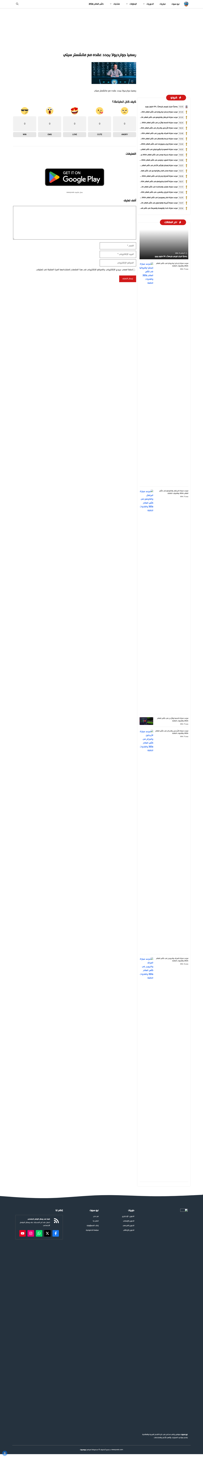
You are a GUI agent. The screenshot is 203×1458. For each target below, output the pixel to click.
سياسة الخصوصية (92, 1230)
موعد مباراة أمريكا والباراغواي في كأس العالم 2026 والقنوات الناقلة (152, 203)
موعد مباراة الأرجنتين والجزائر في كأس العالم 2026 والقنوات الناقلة (153, 128)
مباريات (163, 4)
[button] (17, 4)
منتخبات (116, 4)
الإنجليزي (125, 1216)
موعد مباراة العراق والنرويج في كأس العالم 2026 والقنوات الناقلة (153, 133)
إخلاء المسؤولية (93, 1225)
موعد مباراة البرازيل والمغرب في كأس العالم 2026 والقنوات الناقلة (153, 192)
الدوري (131, 1216)
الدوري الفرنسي (128, 1225)
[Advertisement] (101, 30)
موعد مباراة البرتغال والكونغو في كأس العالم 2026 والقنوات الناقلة (152, 117)
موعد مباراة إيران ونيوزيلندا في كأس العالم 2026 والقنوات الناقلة (153, 144)
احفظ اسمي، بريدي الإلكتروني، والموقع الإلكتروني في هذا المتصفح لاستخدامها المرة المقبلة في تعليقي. (84, 270)
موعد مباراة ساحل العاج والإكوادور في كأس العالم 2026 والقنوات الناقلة (150, 170)
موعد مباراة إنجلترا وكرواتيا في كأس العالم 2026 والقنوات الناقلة (153, 112)
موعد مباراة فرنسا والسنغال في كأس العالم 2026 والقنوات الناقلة (153, 138)
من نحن (96, 1216)
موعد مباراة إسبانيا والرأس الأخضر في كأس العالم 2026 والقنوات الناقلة (151, 165)
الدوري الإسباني (128, 1221)
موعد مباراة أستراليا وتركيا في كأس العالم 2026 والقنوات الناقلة (154, 176)
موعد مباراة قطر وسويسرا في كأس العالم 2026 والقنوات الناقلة (154, 197)
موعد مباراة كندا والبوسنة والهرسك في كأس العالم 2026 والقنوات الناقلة (150, 208)
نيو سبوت (175, 4)
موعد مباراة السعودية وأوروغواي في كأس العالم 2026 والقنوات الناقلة (151, 149)
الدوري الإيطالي (128, 1230)
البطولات (133, 4)
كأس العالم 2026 (96, 4)
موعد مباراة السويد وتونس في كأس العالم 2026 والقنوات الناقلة (153, 160)
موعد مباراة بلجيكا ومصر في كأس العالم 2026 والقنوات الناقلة (154, 154)
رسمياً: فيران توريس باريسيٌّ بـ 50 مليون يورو (161, 106)
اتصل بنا (96, 1221)
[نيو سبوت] (186, 4)
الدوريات (150, 4)
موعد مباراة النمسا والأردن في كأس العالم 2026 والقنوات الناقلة (154, 122)
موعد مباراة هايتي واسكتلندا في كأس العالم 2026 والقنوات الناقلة (153, 187)
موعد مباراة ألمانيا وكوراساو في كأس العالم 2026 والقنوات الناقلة (153, 181)
